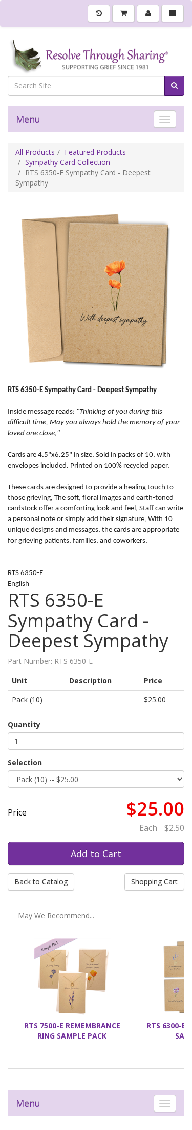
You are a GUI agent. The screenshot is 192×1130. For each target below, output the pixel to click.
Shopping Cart (154, 881)
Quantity (24, 724)
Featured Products (95, 152)
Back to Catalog (41, 881)
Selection (25, 762)
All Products (35, 152)
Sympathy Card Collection (67, 162)
